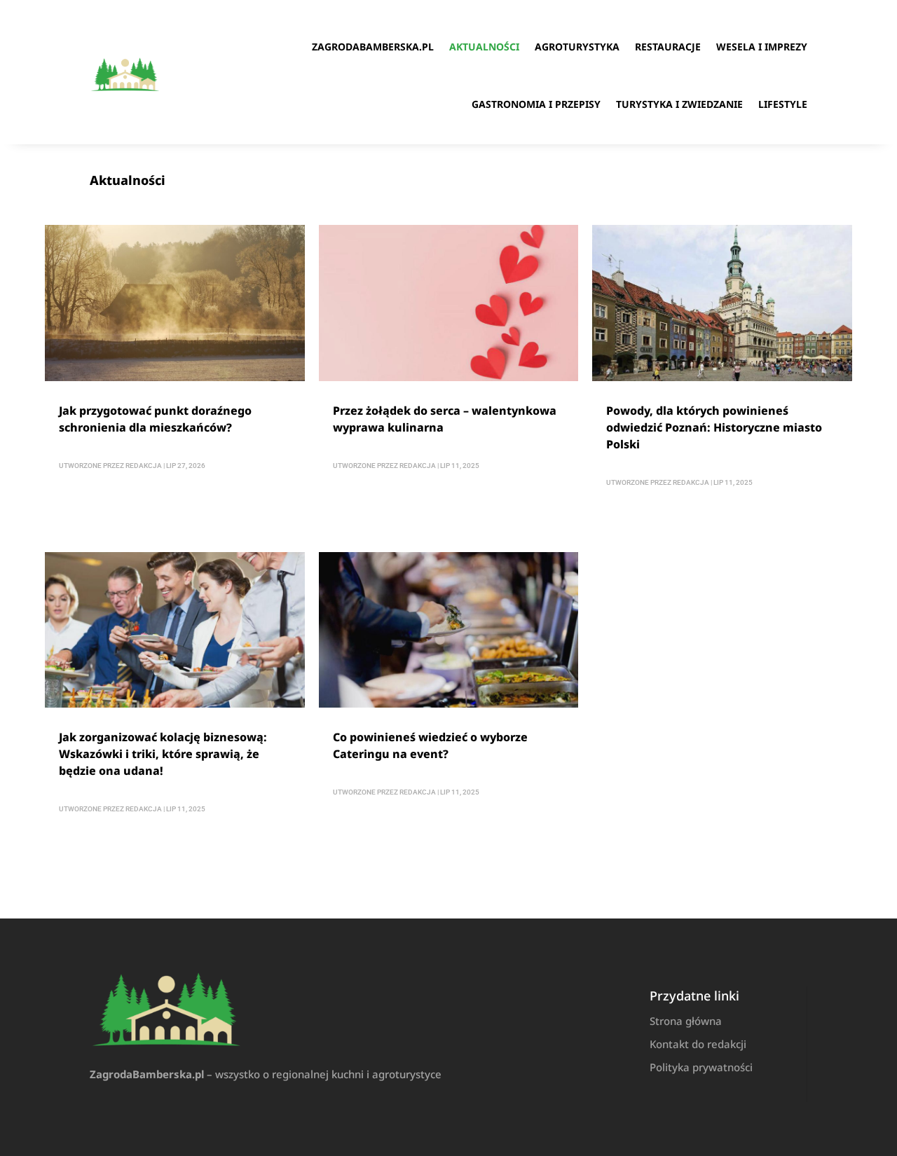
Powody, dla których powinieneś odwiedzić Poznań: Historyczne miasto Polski (714, 427)
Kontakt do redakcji (698, 1044)
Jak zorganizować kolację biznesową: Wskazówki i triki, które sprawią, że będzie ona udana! (163, 753)
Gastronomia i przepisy (536, 104)
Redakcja (143, 465)
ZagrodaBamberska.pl (373, 46)
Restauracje (668, 46)
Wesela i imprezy (761, 46)
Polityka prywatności (701, 1067)
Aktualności (484, 46)
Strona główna (686, 1021)
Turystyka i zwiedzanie (679, 104)
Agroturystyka (577, 46)
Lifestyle (782, 104)
